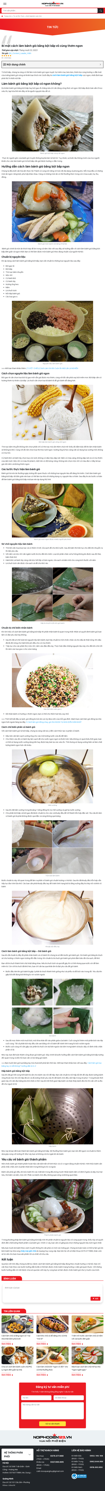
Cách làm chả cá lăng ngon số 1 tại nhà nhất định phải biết (16, 1337)
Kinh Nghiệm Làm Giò (34, 16)
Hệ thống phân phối (13, 1454)
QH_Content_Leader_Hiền (20, 53)
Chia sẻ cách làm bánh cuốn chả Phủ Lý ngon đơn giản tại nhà (17, 1368)
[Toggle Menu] (4, 4)
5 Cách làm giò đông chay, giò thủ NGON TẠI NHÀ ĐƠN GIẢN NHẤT (54, 722)
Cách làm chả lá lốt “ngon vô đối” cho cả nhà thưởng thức (52, 1368)
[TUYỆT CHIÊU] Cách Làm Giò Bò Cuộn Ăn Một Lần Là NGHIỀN (52, 368)
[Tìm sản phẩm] (100, 10)
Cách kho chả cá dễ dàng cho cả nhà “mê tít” (51, 1337)
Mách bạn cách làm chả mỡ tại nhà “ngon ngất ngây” (86, 1368)
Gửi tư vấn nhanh (52, 1423)
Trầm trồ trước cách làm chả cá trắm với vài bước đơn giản (87, 1337)
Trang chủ (7, 16)
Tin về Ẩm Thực (18, 16)
